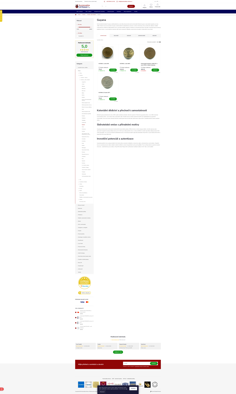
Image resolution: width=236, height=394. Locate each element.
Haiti (83, 126)
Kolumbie (83, 138)
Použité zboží (80, 265)
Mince (79, 70)
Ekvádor (83, 115)
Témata (80, 199)
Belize (83, 93)
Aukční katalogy (81, 253)
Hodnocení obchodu (118, 337)
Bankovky (80, 208)
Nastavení (102, 392)
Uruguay (83, 171)
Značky (79, 272)
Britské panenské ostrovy (87, 105)
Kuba (83, 143)
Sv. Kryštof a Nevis (85, 165)
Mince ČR (80, 262)
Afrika (80, 73)
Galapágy (83, 120)
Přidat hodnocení (84, 55)
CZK (157, 1)
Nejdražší (129, 35)
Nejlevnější (116, 35)
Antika (80, 184)
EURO (80, 190)
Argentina (84, 82)
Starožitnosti (80, 240)
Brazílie (83, 97)
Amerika (81, 75)
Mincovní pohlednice (83, 192)
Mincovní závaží (81, 205)
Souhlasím (133, 388)
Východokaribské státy (86, 176)
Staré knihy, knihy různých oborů (84, 256)
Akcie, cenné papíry (82, 224)
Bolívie (83, 95)
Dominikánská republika (86, 113)
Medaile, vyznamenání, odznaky (84, 218)
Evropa (80, 188)
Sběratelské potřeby (82, 211)
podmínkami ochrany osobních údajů (142, 366)
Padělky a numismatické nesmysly (85, 197)
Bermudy (83, 90)
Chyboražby (81, 195)
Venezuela (84, 174)
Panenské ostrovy (85, 154)
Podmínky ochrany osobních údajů (90, 1)
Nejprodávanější (141, 35)
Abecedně (154, 35)
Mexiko (83, 145)
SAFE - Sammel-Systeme (117, 378)
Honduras (84, 129)
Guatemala (84, 122)
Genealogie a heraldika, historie (84, 237)
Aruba (83, 84)
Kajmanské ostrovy (85, 136)
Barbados (83, 88)
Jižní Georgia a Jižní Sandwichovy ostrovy (86, 134)
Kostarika (83, 141)
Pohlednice (80, 214)
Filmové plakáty (81, 234)
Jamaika (83, 131)
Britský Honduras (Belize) (87, 107)
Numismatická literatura (83, 249)
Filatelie (79, 230)
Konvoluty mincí (82, 201)
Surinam (83, 163)
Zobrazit (155, 70)
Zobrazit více (118, 352)
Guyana (83, 124)
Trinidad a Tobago (85, 167)
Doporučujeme (103, 35)
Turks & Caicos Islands (86, 169)
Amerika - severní (84, 77)
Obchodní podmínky (78, 1)
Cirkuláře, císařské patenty (83, 259)
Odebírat (154, 363)
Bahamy (83, 86)
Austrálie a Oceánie (83, 181)
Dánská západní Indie (86, 111)
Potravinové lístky (81, 246)
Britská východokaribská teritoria (86, 100)
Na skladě (81, 36)
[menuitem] (79, 11)
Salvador (83, 160)
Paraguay (83, 156)
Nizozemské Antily (85, 149)
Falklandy (83, 118)
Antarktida (81, 186)
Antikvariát (80, 269)
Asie (80, 179)
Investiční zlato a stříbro (83, 67)
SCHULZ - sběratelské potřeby (129, 378)
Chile (83, 109)
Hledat (131, 6)
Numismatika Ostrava (107, 378)
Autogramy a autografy (82, 227)
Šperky (79, 221)
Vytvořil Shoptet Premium (156, 391)
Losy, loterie (80, 243)
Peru (83, 158)
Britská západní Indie (86, 102)
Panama (83, 152)
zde (126, 389)
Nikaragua (84, 147)
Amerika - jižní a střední (85, 79)
